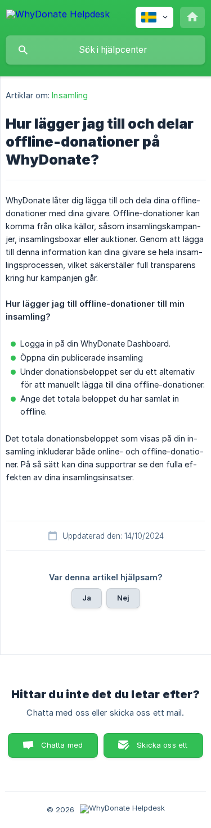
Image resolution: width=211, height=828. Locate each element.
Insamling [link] (70, 95)
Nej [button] (123, 597)
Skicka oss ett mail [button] (162, 749)
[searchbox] (105, 50)
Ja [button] (86, 597)
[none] (58, 16)
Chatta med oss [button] (62, 749)
